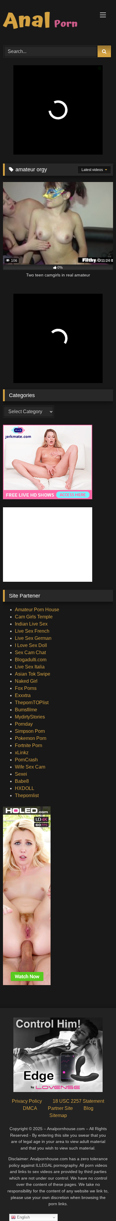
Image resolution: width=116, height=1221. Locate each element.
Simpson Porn (30, 731)
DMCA (30, 1108)
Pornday (24, 724)
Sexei (21, 774)
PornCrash (26, 759)
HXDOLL (24, 788)
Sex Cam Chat (30, 652)
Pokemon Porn (30, 738)
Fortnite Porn (28, 745)
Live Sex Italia (30, 666)
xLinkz (22, 752)
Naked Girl (26, 681)
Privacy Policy (27, 1101)
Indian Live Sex (31, 623)
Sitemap (58, 1115)
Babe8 (22, 781)
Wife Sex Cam (30, 766)
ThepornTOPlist (31, 702)
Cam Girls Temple (34, 616)
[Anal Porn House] (47, 22)
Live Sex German (33, 638)
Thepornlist (27, 795)
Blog (88, 1108)
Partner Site (60, 1108)
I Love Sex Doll (31, 645)
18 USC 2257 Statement (78, 1101)
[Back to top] (97, 1203)
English (23, 1217)
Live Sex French (32, 631)
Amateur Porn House (37, 609)
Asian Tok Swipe (32, 673)
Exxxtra (23, 695)
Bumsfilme (26, 709)
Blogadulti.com (30, 659)
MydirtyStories (30, 716)
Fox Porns (26, 688)
